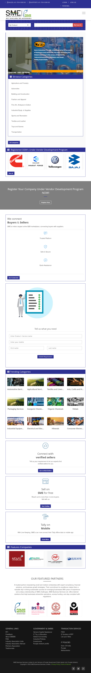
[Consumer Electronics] (75, 421)
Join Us (73, 2)
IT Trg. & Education (40, 634)
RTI (7, 632)
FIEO (63, 632)
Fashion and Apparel (18, 99)
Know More (45, 539)
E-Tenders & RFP (67, 634)
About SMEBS (10, 636)
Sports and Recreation (19, 116)
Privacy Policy (55, 664)
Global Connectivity (40, 636)
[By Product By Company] (19, 25)
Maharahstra (65, 650)
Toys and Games (17, 126)
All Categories (13, 143)
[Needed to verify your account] (45, 342)
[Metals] (75, 401)
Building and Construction (20, 94)
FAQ (7, 639)
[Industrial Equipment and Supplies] (15, 421)
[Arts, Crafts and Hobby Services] (75, 382)
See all (11, 173)
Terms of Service (66, 664)
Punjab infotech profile (41, 643)
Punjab (63, 648)
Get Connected (13, 278)
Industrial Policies (39, 639)
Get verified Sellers (46, 471)
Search (78, 25)
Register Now (45, 202)
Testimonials (10, 648)
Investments (37, 641)
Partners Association (13, 646)
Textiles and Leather (18, 121)
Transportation (16, 132)
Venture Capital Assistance (42, 632)
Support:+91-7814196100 (40, 2)
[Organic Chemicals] (55, 401)
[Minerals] (55, 421)
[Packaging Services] (15, 401)
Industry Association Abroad (15, 643)
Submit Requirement (45, 357)
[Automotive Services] (15, 382)
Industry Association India (15, 641)
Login (64, 2)
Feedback (9, 634)
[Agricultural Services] (35, 382)
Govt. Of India (66, 646)
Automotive (15, 88)
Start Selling (45, 506)
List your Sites (66, 636)
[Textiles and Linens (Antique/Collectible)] (55, 382)
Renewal (66, 6)
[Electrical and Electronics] (35, 421)
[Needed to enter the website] (45, 336)
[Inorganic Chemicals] (35, 401)
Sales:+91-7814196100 (17, 2)
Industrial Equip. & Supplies (21, 110)
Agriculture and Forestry (19, 83)
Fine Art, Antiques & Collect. (21, 105)
